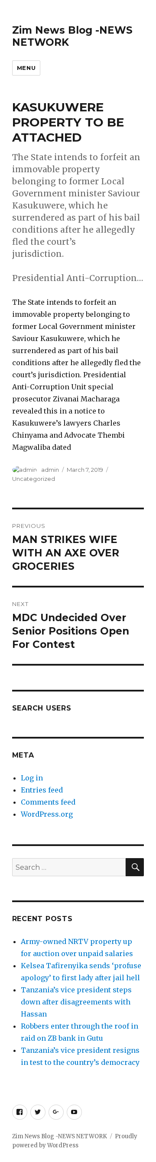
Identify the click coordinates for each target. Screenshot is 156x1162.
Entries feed (42, 790)
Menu (26, 67)
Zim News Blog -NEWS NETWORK (59, 1136)
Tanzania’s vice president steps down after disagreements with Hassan (76, 1001)
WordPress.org (47, 814)
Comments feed (48, 802)
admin (50, 469)
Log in (32, 778)
